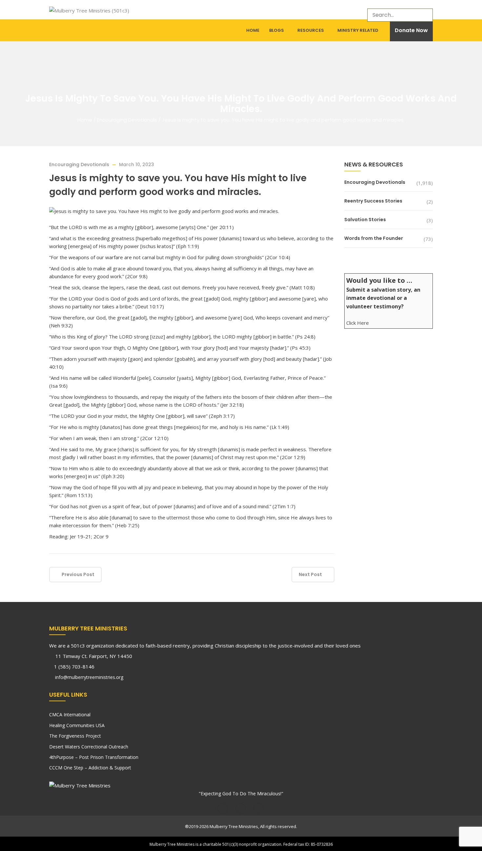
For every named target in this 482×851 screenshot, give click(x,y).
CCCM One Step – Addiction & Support (90, 767)
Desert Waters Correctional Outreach (88, 747)
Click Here (357, 322)
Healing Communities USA (77, 725)
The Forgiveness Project (75, 736)
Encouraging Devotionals (127, 119)
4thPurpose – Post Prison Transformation (93, 757)
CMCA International (69, 714)
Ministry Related (357, 30)
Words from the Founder (373, 238)
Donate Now (411, 30)
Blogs (276, 30)
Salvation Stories (365, 219)
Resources (310, 30)
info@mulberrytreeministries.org (88, 677)
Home (252, 30)
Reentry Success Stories (373, 201)
